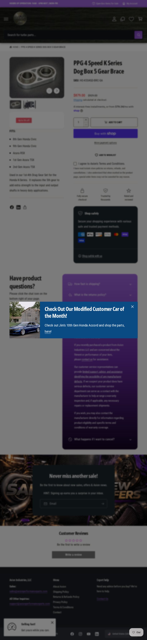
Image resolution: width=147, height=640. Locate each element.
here (48, 331)
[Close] (132, 306)
